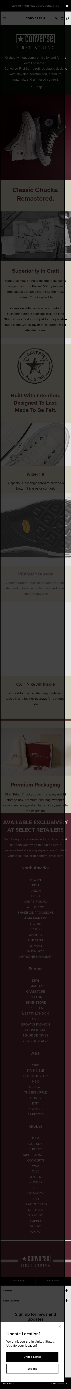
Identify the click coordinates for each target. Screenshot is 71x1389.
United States (32, 1357)
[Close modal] (61, 1326)
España (32, 1369)
